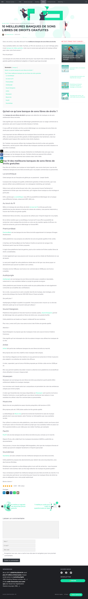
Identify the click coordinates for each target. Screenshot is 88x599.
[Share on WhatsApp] (14, 492)
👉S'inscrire (73, 580)
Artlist (5, 348)
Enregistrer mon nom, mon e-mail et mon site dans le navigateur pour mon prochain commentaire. (30, 554)
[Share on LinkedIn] (4, 492)
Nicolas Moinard (9, 34)
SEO (2, 1)
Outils (43, 1)
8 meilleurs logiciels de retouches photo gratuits (18, 506)
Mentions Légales (59, 594)
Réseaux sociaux (10, 1)
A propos (66, 594)
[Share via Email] (1, 161)
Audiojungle (6, 279)
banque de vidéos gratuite (14, 48)
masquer (15, 67)
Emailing (37, 1)
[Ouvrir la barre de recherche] (86, 2)
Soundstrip (6, 455)
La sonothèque (18, 197)
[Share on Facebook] (11, 492)
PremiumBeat (7, 232)
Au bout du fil (34, 207)
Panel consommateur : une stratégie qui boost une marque (73, 57)
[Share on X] (7, 492)
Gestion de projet (28, 1)
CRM (20, 1)
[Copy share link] (17, 492)
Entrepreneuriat (51, 1)
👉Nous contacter (76, 594)
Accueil (3, 23)
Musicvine (18, 414)
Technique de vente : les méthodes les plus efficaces (77, 96)
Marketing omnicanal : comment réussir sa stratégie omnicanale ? (76, 86)
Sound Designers (47, 313)
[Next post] (59, 506)
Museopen (39, 393)
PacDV (5, 435)
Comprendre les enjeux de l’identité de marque (77, 77)
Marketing (60, 1)
